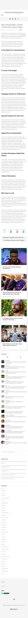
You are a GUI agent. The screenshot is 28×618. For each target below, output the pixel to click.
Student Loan (5, 571)
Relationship (7, 400)
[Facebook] (10, 19)
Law (3, 534)
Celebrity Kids (5, 503)
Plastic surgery (5, 549)
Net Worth (7, 390)
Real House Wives (6, 556)
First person (14, 30)
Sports (3, 566)
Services (4, 563)
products (4, 554)
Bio (6, 385)
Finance (4, 522)
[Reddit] (12, 19)
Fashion (4, 520)
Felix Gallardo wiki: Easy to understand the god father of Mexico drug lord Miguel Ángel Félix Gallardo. (14, 438)
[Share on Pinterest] (17, 230)
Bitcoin (3, 490)
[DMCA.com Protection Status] (5, 593)
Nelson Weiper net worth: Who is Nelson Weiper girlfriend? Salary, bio (12, 344)
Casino (20, 30)
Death (3, 510)
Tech (3, 573)
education (4, 515)
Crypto (3, 507)
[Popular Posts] (20, 357)
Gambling (7, 360)
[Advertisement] (14, 5)
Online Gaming (5, 546)
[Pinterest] (18, 19)
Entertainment (5, 517)
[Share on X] (4, 230)
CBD (3, 500)
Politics (4, 551)
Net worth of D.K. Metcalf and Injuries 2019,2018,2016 (12, 267)
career (6, 370)
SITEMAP (3, 582)
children (4, 505)
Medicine (4, 539)
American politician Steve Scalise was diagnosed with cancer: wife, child (12, 293)
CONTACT (3, 586)
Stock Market (5, 568)
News (3, 544)
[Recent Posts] (7, 357)
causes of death (5, 498)
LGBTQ (3, 537)
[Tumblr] (15, 19)
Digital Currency (5, 512)
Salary (3, 561)
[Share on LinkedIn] (23, 230)
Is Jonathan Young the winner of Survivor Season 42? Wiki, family (13, 319)
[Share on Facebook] (11, 230)
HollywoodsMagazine (14, 12)
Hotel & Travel (5, 532)
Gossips (7, 380)
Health (3, 529)
